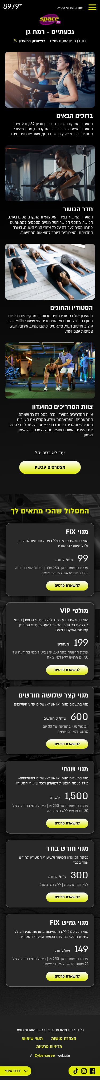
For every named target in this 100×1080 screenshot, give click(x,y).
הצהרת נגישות (63, 1038)
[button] (92, 7)
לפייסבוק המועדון (32, 41)
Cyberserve (45, 1055)
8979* (12, 6)
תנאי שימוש (32, 1038)
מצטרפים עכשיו (50, 467)
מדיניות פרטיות (49, 1046)
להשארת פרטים (67, 585)
